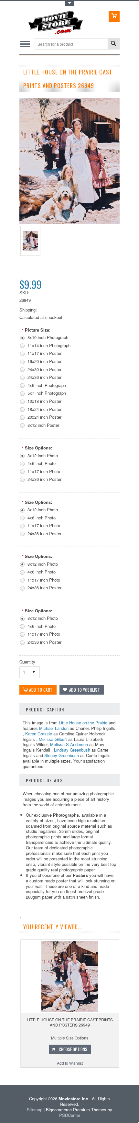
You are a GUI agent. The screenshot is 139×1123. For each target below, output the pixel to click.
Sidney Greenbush (61, 755)
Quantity (27, 662)
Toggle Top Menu (69, 3)
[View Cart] (114, 16)
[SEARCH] (113, 44)
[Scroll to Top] (0, 1075)
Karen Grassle (38, 734)
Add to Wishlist (70, 1063)
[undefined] (69, 222)
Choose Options (73, 1049)
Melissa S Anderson (69, 744)
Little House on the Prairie (83, 723)
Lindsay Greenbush (72, 750)
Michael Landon (54, 728)
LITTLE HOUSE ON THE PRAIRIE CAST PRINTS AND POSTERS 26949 (70, 1022)
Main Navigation (25, 44)
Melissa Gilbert (53, 739)
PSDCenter (69, 1115)
